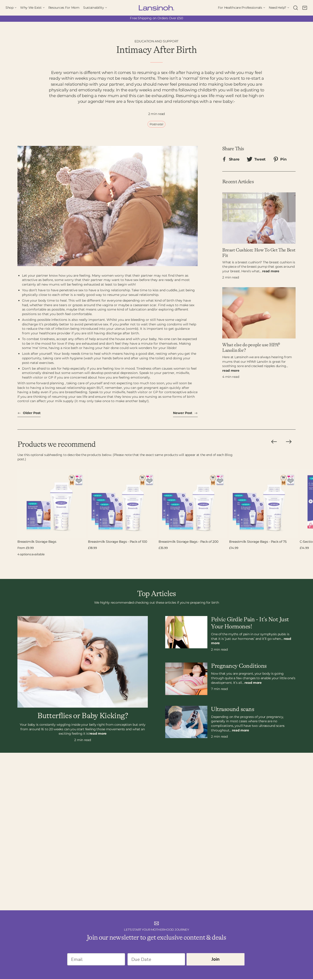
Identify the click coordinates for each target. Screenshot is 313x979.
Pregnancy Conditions (239, 666)
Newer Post (183, 413)
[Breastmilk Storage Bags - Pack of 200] (193, 503)
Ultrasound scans (232, 709)
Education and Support (156, 41)
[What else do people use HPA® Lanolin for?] (259, 312)
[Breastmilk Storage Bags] (51, 503)
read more (270, 271)
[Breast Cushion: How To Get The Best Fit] (259, 218)
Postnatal (156, 124)
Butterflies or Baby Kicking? (82, 716)
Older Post (31, 413)
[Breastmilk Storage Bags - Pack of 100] (122, 503)
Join (215, 959)
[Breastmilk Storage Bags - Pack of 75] (263, 503)
